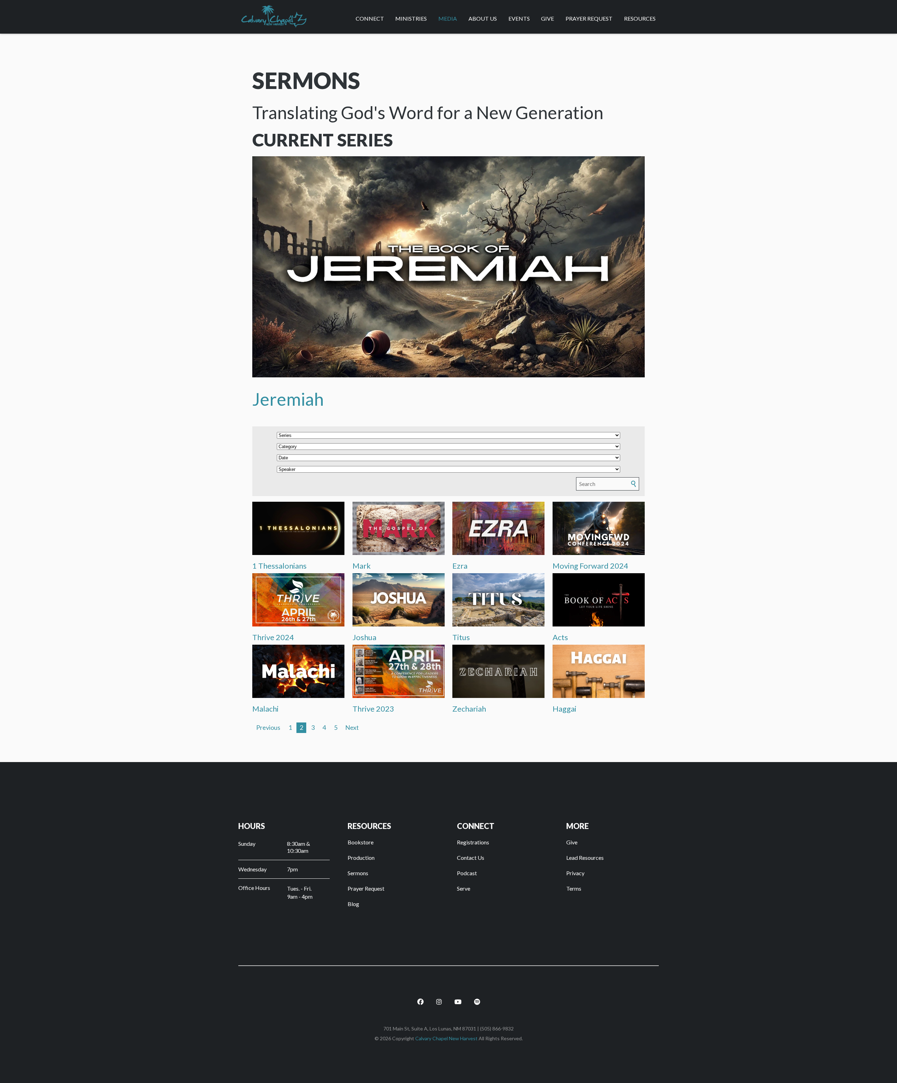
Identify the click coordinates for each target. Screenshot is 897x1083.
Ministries (411, 18)
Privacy (575, 873)
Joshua (364, 637)
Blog (353, 903)
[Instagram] (439, 996)
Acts (560, 637)
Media (447, 18)
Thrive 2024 (273, 637)
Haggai (564, 708)
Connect (370, 18)
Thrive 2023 (373, 708)
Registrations (473, 842)
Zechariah (469, 708)
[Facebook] (420, 996)
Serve (463, 888)
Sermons (358, 873)
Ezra (459, 565)
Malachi (265, 708)
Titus (461, 637)
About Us (482, 18)
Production (361, 857)
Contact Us (470, 857)
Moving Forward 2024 (590, 565)
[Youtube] (458, 996)
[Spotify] (477, 996)
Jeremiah (288, 399)
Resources (640, 18)
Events (519, 18)
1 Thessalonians (279, 565)
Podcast (467, 873)
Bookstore (361, 842)
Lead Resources (585, 857)
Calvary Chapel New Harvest (446, 1038)
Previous (268, 727)
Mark (361, 565)
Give (547, 18)
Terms (573, 888)
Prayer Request (589, 18)
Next (352, 727)
